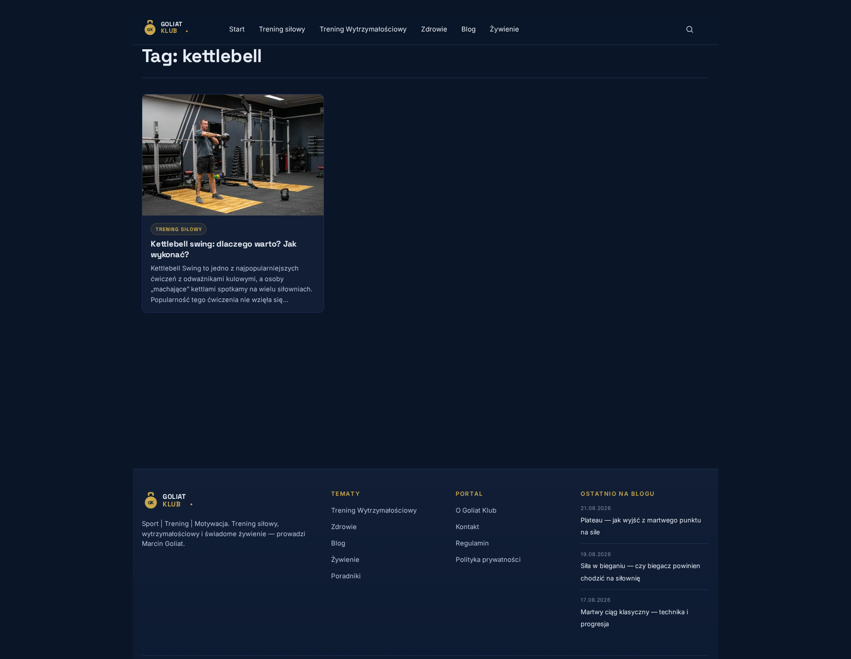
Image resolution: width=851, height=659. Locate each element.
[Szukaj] (690, 29)
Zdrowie (434, 29)
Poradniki (346, 576)
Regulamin (472, 543)
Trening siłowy (282, 29)
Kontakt (467, 527)
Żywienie (504, 29)
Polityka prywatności (488, 560)
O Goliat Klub (476, 510)
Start (237, 29)
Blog (468, 29)
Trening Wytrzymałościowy (363, 29)
